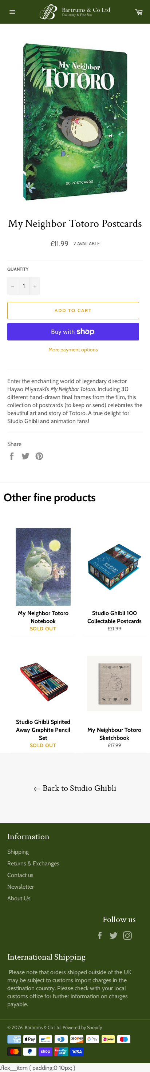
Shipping (18, 851)
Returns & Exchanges (33, 863)
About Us (19, 898)
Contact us (20, 875)
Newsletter (20, 886)
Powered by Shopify (82, 1027)
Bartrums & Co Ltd (42, 1027)
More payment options (73, 349)
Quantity (17, 269)
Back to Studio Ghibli (79, 788)
